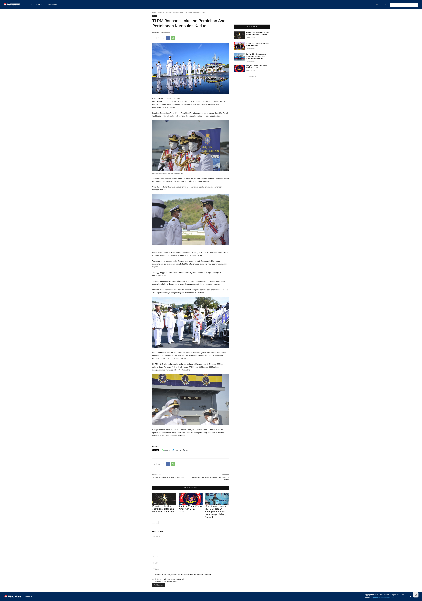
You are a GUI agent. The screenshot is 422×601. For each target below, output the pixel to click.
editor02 (156, 32)
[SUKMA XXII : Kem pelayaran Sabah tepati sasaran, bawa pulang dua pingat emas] (239, 57)
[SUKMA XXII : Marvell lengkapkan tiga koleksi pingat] (239, 46)
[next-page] (157, 522)
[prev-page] (153, 522)
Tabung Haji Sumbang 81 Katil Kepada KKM (168, 477)
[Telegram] (376, 4)
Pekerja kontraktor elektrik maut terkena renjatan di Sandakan (163, 509)
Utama (159, 13)
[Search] (415, 5)
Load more (251, 76)
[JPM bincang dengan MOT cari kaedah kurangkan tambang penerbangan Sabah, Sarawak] (217, 499)
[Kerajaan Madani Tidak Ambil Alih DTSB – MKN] (191, 499)
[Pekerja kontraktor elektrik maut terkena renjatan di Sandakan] (164, 499)
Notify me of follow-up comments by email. (169, 579)
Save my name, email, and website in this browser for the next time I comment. (183, 574)
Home (154, 13)
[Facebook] (380, 4)
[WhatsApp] (173, 38)
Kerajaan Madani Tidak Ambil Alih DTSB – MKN (190, 509)
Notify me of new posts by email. (166, 582)
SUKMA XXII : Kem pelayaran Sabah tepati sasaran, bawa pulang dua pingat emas (256, 56)
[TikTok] (385, 4)
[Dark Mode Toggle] (416, 595)
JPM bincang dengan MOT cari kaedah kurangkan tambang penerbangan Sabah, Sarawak (215, 512)
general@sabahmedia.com (383, 597)
